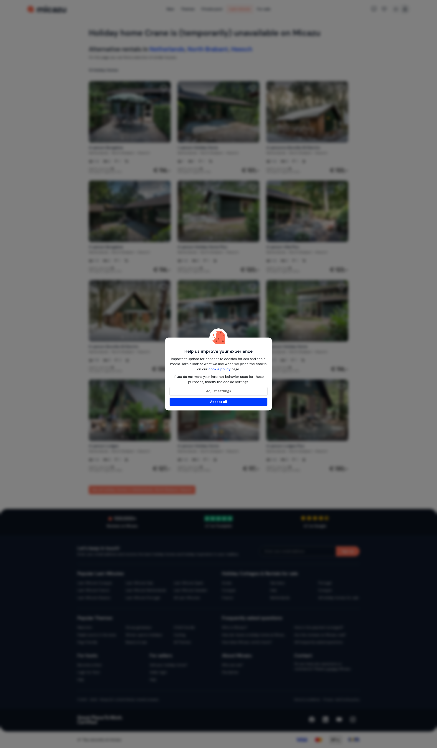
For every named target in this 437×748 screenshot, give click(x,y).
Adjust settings (218, 391)
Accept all (218, 402)
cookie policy (219, 369)
